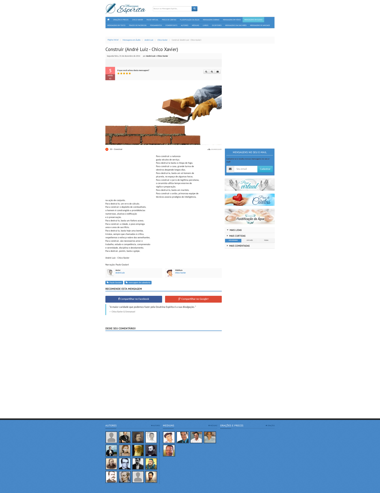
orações (271, 425)
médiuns (213, 425)
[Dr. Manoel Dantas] (111, 477)
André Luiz (150, 56)
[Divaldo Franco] (182, 437)
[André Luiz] (151, 437)
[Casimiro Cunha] (138, 463)
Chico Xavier (162, 56)
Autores (111, 425)
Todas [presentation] (266, 240)
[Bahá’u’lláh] (138, 450)
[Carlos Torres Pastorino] (124, 463)
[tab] (233, 240)
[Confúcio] (151, 463)
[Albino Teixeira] (111, 437)
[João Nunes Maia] (210, 437)
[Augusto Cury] (111, 450)
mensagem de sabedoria (139, 283)
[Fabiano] (138, 477)
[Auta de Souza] (124, 450)
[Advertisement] (130, 175)
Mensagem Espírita (113, 491)
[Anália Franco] (138, 437)
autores (156, 425)
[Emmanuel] (124, 477)
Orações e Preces (231, 425)
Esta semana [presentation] (233, 240)
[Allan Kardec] (124, 437)
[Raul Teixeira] (169, 450)
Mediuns (168, 425)
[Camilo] (111, 463)
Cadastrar (265, 169)
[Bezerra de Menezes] (151, 450)
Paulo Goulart (115, 283)
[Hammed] (151, 477)
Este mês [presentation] (250, 240)
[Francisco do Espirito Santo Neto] (196, 437)
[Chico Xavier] (169, 437)
